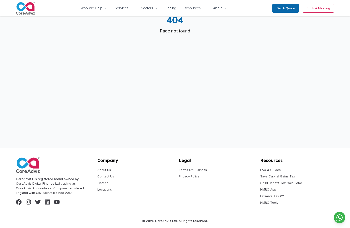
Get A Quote (285, 8)
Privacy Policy (189, 176)
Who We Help (91, 8)
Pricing (170, 8)
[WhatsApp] (339, 217)
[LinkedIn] (47, 202)
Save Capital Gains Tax (277, 176)
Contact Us (105, 176)
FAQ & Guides (270, 170)
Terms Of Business (193, 170)
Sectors (147, 8)
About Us (104, 170)
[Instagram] (28, 202)
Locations (104, 189)
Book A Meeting (318, 8)
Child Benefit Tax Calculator (281, 183)
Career (102, 183)
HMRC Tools (269, 202)
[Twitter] (38, 202)
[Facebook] (19, 202)
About (217, 8)
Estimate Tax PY (272, 196)
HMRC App (268, 189)
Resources (192, 8)
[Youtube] (57, 202)
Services (122, 8)
